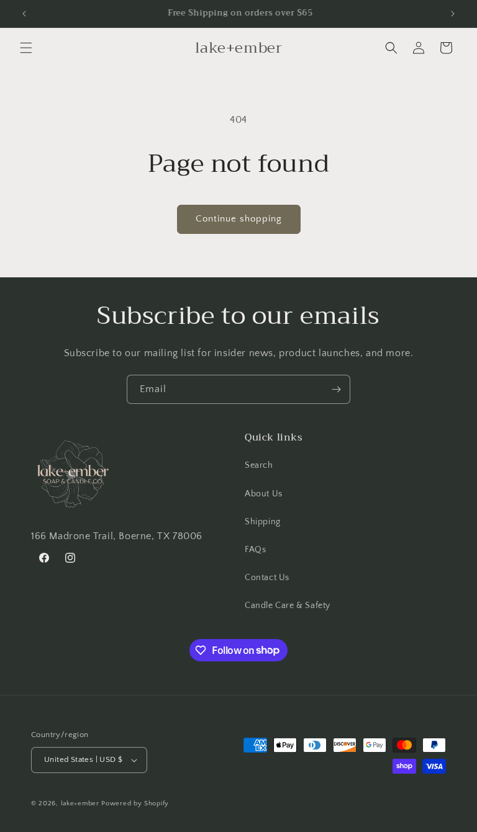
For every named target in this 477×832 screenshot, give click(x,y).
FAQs (255, 550)
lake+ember (80, 803)
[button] (26, 47)
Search (259, 465)
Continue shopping (239, 218)
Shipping (263, 522)
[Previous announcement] (24, 13)
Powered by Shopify (135, 803)
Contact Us (267, 578)
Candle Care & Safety (287, 606)
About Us (264, 494)
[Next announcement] (452, 13)
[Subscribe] (336, 389)
